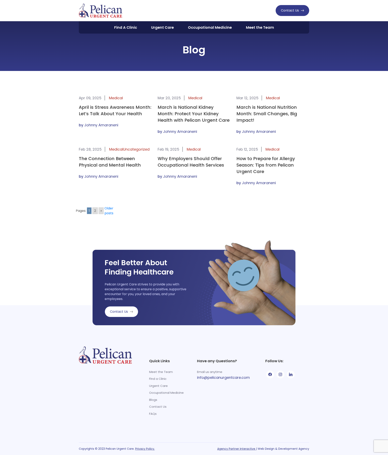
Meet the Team (260, 27)
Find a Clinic (158, 379)
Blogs (153, 400)
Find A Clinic (125, 27)
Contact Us (290, 10)
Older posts (108, 210)
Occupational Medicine (210, 27)
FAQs (153, 414)
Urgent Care (162, 27)
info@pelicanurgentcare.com (223, 377)
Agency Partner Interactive (236, 449)
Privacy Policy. (145, 449)
